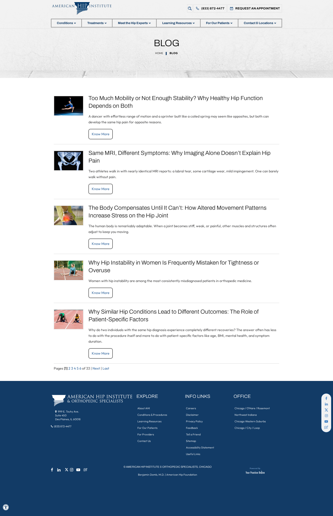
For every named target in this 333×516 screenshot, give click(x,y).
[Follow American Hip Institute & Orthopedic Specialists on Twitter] (326, 410)
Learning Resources (177, 23)
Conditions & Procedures (152, 415)
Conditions (65, 23)
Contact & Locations (258, 23)
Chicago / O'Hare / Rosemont (252, 408)
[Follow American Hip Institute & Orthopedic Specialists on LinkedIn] (326, 404)
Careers (191, 408)
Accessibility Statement (200, 447)
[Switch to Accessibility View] (6, 507)
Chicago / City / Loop (247, 428)
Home (159, 53)
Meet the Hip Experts (133, 23)
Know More (100, 134)
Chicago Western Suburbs (250, 421)
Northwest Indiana (246, 415)
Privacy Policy (194, 421)
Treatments (95, 23)
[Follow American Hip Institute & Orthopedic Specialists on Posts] (326, 427)
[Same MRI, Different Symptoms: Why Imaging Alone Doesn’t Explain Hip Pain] (68, 160)
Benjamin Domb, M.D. (151, 474)
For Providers (145, 434)
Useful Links (193, 454)
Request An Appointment (257, 8)
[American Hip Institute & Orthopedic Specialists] (84, 8)
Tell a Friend (193, 434)
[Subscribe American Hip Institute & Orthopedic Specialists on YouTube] (326, 421)
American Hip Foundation (181, 474)
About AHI (143, 408)
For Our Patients (218, 23)
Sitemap (191, 441)
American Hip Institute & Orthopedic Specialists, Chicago (169, 466)
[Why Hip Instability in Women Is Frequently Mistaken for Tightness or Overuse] (68, 270)
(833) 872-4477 (213, 8)
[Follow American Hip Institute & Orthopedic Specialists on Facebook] (326, 398)
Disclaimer (192, 415)
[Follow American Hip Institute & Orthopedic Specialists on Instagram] (326, 416)
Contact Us (144, 441)
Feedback (192, 428)
